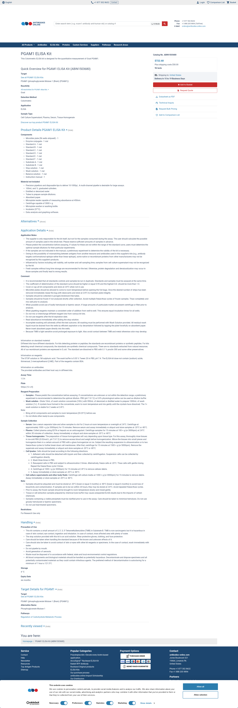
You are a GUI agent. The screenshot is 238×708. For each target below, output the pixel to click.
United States (175, 75)
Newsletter (25, 661)
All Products (27, 45)
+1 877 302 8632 (101, 2)
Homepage (27, 641)
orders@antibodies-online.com (194, 26)
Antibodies (42, 45)
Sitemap (24, 670)
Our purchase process (79, 673)
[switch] (88, 703)
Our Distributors (77, 678)
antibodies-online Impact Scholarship (86, 675)
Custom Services (80, 45)
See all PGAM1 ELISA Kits (32, 77)
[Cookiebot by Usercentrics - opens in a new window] (33, 703)
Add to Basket (186, 85)
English (8, 2)
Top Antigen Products (30, 667)
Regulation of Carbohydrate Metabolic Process (41, 617)
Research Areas (121, 45)
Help (23, 658)
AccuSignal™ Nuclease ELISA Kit (84, 661)
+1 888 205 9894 (180, 672)
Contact (114, 2)
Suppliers (95, 45)
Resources (25, 664)
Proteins (66, 45)
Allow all (200, 687)
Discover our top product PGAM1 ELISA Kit (39, 122)
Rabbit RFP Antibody (79, 664)
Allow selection (200, 695)
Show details (146, 703)
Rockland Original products (82, 667)
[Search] (165, 23)
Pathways (106, 45)
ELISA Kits (54, 45)
